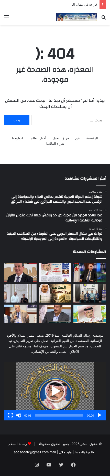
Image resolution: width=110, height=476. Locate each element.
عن (77, 138)
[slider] (59, 415)
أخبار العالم (38, 138)
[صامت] (18, 415)
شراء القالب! (55, 143)
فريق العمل (60, 138)
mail (53, 452)
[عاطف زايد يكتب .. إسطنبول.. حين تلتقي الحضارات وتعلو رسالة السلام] (55, 314)
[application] (55, 391)
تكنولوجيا (18, 138)
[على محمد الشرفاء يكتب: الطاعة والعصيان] (55, 293)
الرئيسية (92, 138)
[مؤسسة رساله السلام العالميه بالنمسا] (76, 17)
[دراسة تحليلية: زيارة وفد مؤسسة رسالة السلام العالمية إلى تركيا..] (20, 314)
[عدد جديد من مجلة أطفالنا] (89, 314)
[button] (55, 391)
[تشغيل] (99, 415)
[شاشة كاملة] (10, 415)
